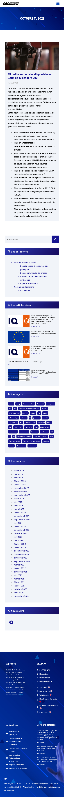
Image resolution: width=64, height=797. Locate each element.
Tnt (52, 432)
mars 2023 (19, 540)
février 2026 (20, 481)
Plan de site (28, 787)
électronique (21, 446)
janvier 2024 (20, 526)
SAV (36, 427)
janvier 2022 (20, 568)
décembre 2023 (21, 529)
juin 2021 (18, 575)
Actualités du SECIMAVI (25, 262)
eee (10, 408)
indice (45, 413)
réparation (28, 427)
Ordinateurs (13, 422)
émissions (32, 446)
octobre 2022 (20, 557)
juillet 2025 (19, 498)
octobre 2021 (20, 571)
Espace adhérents (29, 283)
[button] (57, 3)
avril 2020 (18, 592)
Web (51, 436)
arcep (18, 404)
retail (49, 422)
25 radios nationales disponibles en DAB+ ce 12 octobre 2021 (30, 76)
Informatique (13, 418)
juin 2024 (18, 522)
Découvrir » (35, 326)
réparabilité (18, 427)
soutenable (13, 432)
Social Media (44, 427)
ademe (11, 404)
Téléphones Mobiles (24, 436)
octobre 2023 (20, 533)
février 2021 (19, 582)
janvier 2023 (20, 547)
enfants (44, 408)
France (32, 413)
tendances (44, 432)
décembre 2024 (21, 515)
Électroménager (14, 441)
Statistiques (24, 432)
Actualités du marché (24, 286)
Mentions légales (40, 783)
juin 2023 (18, 536)
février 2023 (20, 543)
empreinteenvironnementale (29, 408)
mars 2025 (19, 509)
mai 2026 (18, 474)
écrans (11, 446)
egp (15, 408)
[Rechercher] (55, 239)
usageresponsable (40, 436)
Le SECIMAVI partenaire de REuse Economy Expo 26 (26, 362)
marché (45, 418)
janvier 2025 (20, 512)
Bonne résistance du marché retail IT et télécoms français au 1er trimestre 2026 (43, 348)
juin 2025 (18, 502)
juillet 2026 (19, 470)
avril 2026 (18, 477)
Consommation (28, 404)
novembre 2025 (21, 488)
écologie (46, 441)
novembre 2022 (21, 554)
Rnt (10, 427)
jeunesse (36, 418)
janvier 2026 (20, 484)
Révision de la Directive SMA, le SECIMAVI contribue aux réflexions (43, 332)
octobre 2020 (20, 589)
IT (30, 418)
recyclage (41, 422)
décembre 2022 (21, 550)
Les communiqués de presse (33, 272)
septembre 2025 (22, 495)
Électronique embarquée (31, 441)
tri (10, 436)
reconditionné (30, 422)
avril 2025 (18, 505)
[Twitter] (11, 622)
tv (14, 436)
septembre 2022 (22, 561)
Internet (24, 418)
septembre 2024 (22, 519)
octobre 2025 (20, 491)
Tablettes (34, 432)
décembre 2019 (21, 596)
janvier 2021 (19, 585)
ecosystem (50, 404)
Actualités (25, 290)
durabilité (40, 404)
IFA (39, 413)
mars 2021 (19, 578)
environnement (14, 413)
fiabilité (25, 413)
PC (21, 422)
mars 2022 (19, 564)
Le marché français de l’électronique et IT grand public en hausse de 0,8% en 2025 (43, 372)
